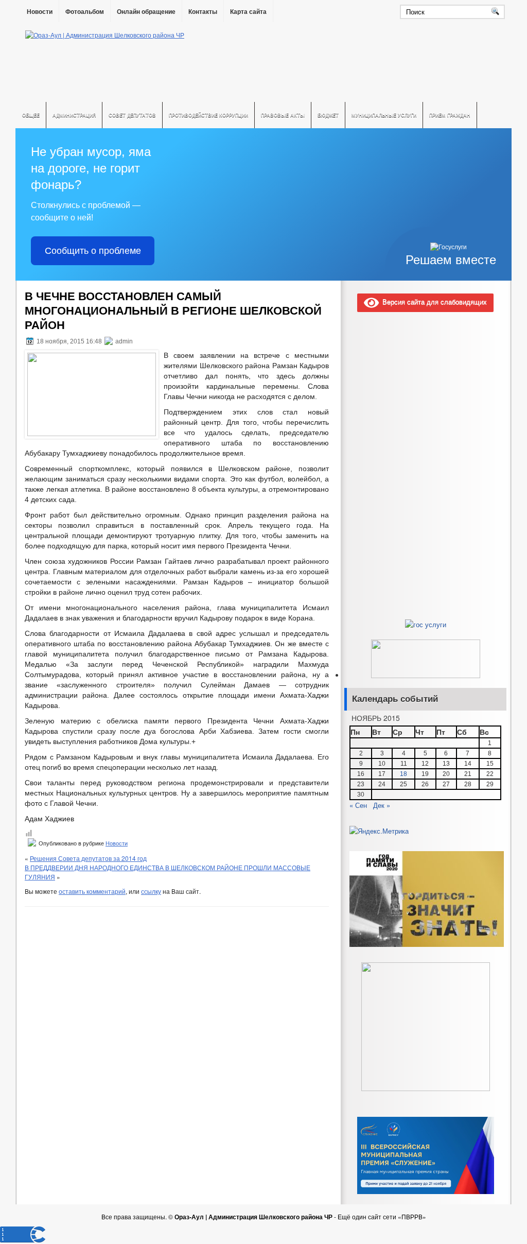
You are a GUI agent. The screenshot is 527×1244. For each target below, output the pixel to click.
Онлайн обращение (146, 11)
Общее (31, 115)
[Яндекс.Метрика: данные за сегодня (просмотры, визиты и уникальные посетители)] (379, 831)
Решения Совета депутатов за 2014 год (88, 858)
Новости (39, 11)
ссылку (151, 891)
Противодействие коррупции (208, 115)
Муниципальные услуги (384, 115)
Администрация (74, 115)
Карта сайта (248, 11)
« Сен (358, 805)
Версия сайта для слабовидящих (433, 301)
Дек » (381, 805)
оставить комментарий (92, 891)
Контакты (202, 11)
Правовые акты (283, 115)
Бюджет (328, 115)
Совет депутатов (132, 115)
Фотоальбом (84, 11)
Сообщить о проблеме (93, 251)
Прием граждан (449, 115)
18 (403, 774)
